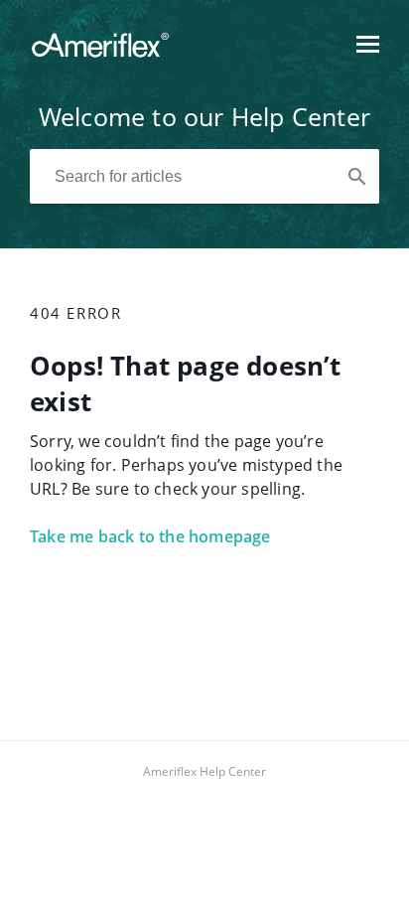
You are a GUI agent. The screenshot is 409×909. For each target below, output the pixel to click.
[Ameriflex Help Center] (100, 54)
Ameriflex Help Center (204, 771)
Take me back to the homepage (150, 536)
